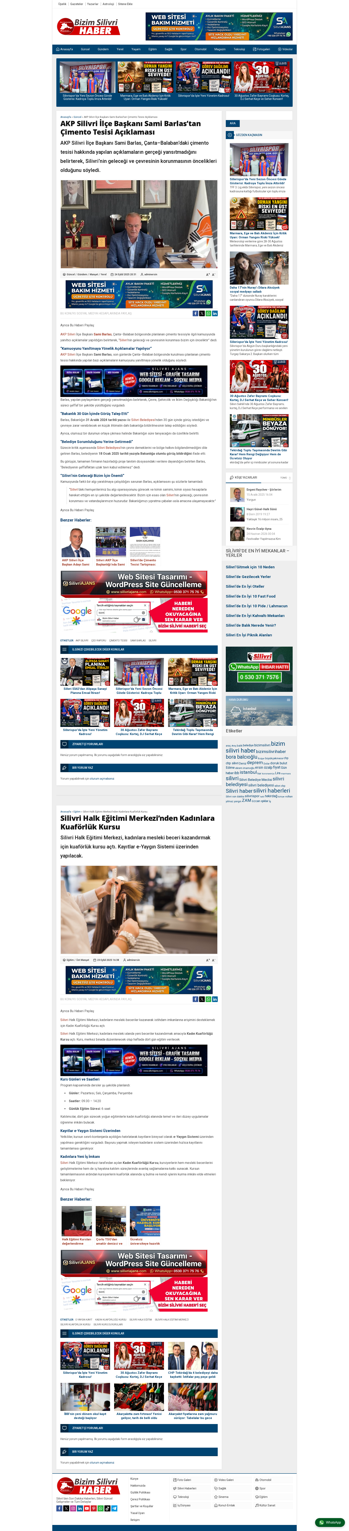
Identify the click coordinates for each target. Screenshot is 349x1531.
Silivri (123, 340)
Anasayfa (65, 117)
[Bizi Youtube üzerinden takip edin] (87, 1508)
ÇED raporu (98, 640)
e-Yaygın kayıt (84, 1319)
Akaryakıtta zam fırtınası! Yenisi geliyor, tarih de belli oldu (139, 1416)
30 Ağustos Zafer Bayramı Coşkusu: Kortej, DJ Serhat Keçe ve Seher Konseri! (203, 97)
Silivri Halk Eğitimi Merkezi (172, 1319)
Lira (277, 773)
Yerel (103, 274)
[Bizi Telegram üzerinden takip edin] (114, 1508)
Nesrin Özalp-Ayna (259, 509)
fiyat (276, 767)
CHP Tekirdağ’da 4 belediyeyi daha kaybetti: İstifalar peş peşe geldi (193, 1375)
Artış (233, 745)
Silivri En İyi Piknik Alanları (249, 635)
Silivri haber (239, 791)
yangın (237, 801)
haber (230, 773)
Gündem (82, 274)
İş (270, 801)
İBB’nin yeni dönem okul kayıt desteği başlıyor (85, 1416)
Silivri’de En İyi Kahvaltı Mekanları (255, 615)
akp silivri (82, 640)
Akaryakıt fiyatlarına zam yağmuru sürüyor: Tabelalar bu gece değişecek (193, 1418)
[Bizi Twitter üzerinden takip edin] (66, 1508)
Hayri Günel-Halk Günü (262, 489)
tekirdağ (271, 796)
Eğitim (77, 811)
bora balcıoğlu (241, 757)
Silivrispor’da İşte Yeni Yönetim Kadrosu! (145, 95)
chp (286, 758)
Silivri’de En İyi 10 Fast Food (250, 596)
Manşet (94, 274)
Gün (284, 768)
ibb (236, 773)
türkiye (281, 796)
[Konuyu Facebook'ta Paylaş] (195, 313)
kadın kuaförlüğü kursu (110, 1319)
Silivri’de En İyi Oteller (245, 586)
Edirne (230, 768)
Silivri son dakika (235, 796)
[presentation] (62, 79)
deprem (255, 762)
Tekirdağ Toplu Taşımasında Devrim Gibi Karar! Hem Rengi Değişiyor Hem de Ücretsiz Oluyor (262, 99)
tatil (262, 796)
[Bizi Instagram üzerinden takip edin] (73, 1508)
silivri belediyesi (261, 785)
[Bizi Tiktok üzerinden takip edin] (107, 1508)
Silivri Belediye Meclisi (255, 780)
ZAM (246, 800)
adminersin (150, 274)
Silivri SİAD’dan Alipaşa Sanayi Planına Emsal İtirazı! (85, 691)
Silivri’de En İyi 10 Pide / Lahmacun (257, 606)
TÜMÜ (283, 477)
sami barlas (138, 640)
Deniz (242, 763)
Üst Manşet (82, 960)
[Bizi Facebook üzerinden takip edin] (59, 1508)
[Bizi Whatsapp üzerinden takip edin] (101, 1508)
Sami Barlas (103, 334)
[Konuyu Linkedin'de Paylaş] (215, 313)
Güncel (77, 117)
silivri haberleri (271, 790)
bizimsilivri (262, 745)
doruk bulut (278, 763)
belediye (248, 745)
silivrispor (252, 796)
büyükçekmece (274, 758)
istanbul (248, 772)
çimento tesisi (118, 640)
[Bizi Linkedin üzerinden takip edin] (80, 1508)
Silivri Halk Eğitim (140, 1319)
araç (228, 745)
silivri (232, 778)
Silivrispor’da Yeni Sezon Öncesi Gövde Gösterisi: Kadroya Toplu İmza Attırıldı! (258, 181)
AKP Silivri (67, 334)
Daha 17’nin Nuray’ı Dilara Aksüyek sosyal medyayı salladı (255, 289)
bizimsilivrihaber (271, 751)
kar (259, 773)
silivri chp (279, 785)
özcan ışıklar (260, 801)
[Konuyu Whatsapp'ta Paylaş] (208, 313)
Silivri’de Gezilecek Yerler (248, 576)
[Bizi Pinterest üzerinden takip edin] (94, 1508)
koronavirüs (268, 773)
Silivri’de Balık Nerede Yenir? (251, 625)
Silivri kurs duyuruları (108, 1324)
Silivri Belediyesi (143, 420)
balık (239, 745)
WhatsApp (333, 1522)
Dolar (267, 763)
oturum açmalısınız (102, 778)
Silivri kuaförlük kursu (75, 1324)
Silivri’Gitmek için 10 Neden (250, 567)
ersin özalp (263, 768)
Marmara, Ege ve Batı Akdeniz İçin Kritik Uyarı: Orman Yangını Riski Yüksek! (87, 97)
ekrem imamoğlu (244, 768)
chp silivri (232, 763)
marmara (286, 773)
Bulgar (261, 758)
